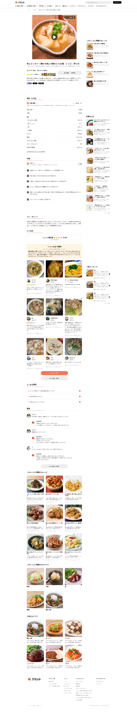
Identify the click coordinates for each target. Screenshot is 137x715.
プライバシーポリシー (81, 688)
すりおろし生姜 (32, 120)
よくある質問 (79, 700)
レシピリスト (67, 683)
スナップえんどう (32, 144)
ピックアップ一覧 (68, 688)
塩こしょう (31, 123)
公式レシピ (57, 6)
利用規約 (78, 686)
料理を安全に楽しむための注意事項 (37, 151)
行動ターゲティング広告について (83, 693)
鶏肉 (28, 610)
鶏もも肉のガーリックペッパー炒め (35, 552)
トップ (65, 681)
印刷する (41, 83)
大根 (28, 113)
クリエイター (91, 6)
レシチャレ (98, 683)
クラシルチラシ (99, 681)
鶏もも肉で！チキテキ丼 (52, 494)
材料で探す (51, 681)
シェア (30, 83)
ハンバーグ (30, 663)
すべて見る (107, 213)
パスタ (67, 663)
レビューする (54, 373)
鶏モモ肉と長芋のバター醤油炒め (73, 523)
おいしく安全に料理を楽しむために (84, 690)
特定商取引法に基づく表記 (82, 695)
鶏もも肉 (29, 109)
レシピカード (72, 6)
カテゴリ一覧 (67, 690)
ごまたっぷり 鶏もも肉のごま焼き (35, 494)
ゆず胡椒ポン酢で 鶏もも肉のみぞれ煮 (73, 494)
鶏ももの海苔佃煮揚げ (33, 523)
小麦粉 (30, 130)
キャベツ (48, 638)
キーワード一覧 (67, 693)
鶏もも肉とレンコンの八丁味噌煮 (54, 552)
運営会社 (78, 683)
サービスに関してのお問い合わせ (83, 697)
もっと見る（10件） (54, 466)
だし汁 (29, 134)
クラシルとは (79, 681)
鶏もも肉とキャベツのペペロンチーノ (73, 552)
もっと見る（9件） (54, 378)
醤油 (28, 137)
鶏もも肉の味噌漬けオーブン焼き (54, 523)
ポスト (35, 83)
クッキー (67, 638)
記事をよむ (65, 6)
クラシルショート (82, 6)
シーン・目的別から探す (54, 686)
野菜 (28, 586)
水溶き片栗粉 (31, 147)
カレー (48, 663)
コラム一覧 (66, 686)
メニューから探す (53, 683)
